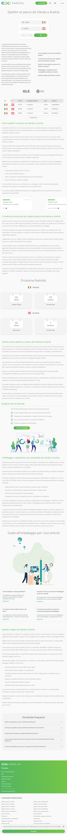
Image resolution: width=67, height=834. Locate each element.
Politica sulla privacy (6, 784)
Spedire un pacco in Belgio (7, 804)
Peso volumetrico (38, 813)
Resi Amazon (37, 818)
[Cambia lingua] (55, 3)
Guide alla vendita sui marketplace (9, 818)
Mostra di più (33, 117)
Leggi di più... (6, 601)
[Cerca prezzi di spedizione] (40, 35)
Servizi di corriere (5, 813)
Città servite (4, 816)
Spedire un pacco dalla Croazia (41, 811)
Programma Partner (6, 779)
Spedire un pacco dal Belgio (40, 804)
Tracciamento (41, 3)
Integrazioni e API (38, 821)
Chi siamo (4, 768)
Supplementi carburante (7, 821)
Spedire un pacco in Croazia (8, 809)
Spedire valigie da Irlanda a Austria (49, 75)
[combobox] (34, 22)
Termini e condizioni (6, 786)
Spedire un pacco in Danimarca (8, 811)
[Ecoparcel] (13, 3)
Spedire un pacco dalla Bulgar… (41, 809)
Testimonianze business (7, 776)
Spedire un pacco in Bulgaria (8, 806)
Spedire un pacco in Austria (8, 801)
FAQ (2, 774)
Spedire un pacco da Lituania (40, 806)
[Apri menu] (50, 3)
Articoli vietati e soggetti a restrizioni (42, 816)
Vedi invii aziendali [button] (21, 428)
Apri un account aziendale (7, 771)
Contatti (3, 781)
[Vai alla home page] (33, 764)
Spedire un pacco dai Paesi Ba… (41, 801)
